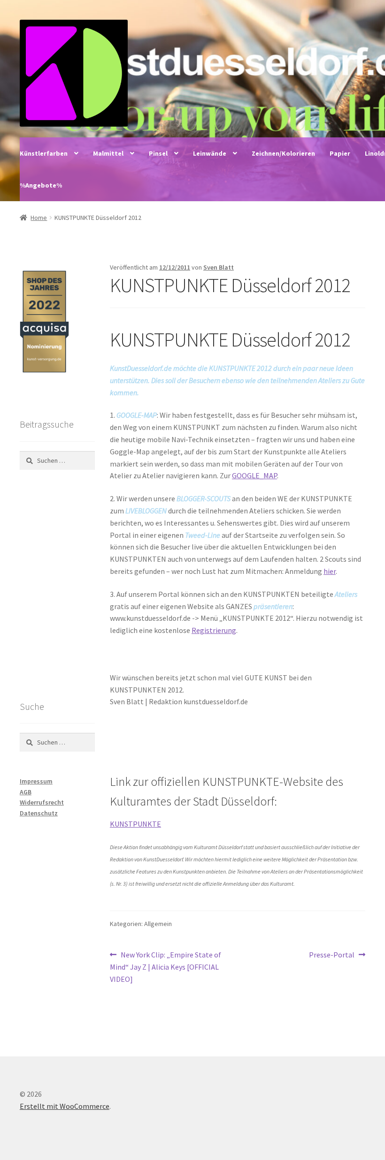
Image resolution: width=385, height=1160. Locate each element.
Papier (340, 153)
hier (329, 571)
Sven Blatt (218, 267)
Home (39, 217)
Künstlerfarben (44, 153)
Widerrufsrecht (42, 802)
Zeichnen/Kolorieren (283, 153)
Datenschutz (39, 813)
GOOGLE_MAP (254, 475)
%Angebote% (41, 185)
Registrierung (214, 630)
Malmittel (108, 153)
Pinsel (158, 153)
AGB (25, 792)
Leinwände (209, 153)
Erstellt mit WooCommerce (64, 1106)
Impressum (36, 781)
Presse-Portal (331, 955)
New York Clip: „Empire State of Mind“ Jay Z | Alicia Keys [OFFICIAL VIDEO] (165, 966)
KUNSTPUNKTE (135, 824)
